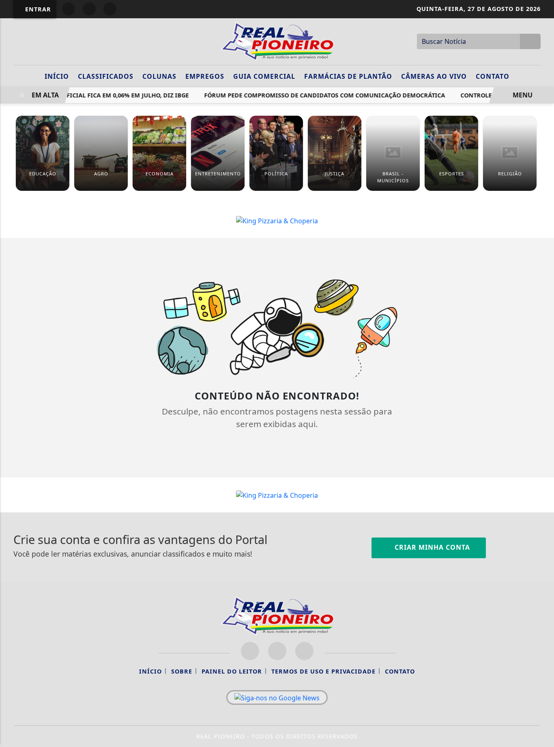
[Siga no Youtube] (109, 8)
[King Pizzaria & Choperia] (277, 220)
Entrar (37, 9)
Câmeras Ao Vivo (434, 76)
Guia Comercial (264, 76)
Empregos (204, 76)
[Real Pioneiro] (277, 40)
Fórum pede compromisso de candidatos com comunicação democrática (319, 95)
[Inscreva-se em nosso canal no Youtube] (304, 651)
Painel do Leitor (232, 671)
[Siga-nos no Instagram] (277, 651)
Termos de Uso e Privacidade (323, 671)
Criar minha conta (431, 547)
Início (57, 76)
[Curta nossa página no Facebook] (250, 651)
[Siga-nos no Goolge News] (277, 697)
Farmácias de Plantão (348, 76)
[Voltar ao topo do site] (542, 448)
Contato (492, 76)
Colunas (159, 76)
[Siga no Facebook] (68, 8)
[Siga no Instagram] (89, 8)
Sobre (181, 671)
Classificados (105, 76)
